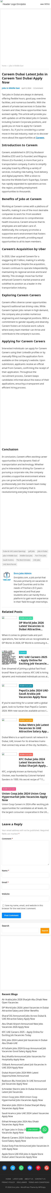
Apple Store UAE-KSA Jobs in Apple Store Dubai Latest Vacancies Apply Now (22, 1155)
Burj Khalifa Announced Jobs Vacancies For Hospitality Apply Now (24, 1058)
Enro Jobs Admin (23, 573)
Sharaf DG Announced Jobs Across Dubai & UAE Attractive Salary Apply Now (24, 1017)
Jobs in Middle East (16, 66)
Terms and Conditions (39, 1182)
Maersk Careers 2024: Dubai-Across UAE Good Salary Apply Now (22, 1139)
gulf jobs (31, 551)
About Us (29, 1179)
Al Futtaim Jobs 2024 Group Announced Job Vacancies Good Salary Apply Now (24, 1050)
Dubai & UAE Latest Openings (14, 551)
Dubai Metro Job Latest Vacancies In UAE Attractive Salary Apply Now (34, 729)
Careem (40, 137)
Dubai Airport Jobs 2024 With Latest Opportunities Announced (20, 1074)
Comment (7, 838)
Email (5, 882)
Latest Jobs (18, 1179)
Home (4, 66)
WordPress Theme (28, 1187)
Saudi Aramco (8, 560)
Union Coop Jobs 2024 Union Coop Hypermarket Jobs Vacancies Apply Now (24, 797)
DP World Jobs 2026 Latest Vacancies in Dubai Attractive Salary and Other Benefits (31, 629)
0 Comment (38, 88)
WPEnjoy (42, 1187)
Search (5, 925)
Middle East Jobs (26, 555)
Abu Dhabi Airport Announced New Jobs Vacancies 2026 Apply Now (22, 1025)
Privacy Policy (8, 1182)
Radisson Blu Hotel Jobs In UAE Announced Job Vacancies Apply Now (24, 1082)
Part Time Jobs (40, 555)
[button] (44, 1129)
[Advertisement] (25, 37)
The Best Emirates (23, 560)
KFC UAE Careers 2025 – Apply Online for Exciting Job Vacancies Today (33, 662)
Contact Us (40, 1179)
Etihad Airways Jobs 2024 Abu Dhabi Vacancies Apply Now (20, 1123)
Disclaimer (22, 1182)
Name (5, 870)
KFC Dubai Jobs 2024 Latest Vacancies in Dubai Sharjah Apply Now (32, 764)
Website (6, 894)
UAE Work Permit (9, 564)
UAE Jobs (36, 560)
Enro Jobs (15, 1187)
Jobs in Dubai (42, 551)
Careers (23, 652)
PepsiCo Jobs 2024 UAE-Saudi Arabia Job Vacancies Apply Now (34, 694)
